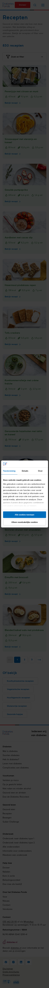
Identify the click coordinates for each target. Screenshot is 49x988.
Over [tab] (40, 471)
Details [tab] (25, 471)
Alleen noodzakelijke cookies (24, 522)
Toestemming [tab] (9, 471)
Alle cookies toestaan (24, 515)
